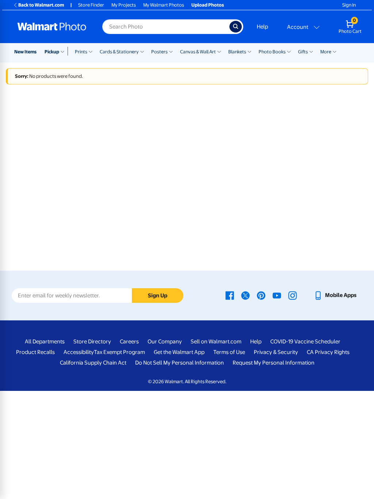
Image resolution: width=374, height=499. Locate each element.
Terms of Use (229, 352)
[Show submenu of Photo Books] (289, 51)
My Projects (123, 5)
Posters (159, 51)
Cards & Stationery (119, 51)
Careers (129, 341)
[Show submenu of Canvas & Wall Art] (219, 51)
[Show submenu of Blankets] (249, 51)
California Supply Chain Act (93, 362)
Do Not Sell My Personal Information (179, 362)
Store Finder (91, 5)
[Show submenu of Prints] (90, 51)
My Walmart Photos (163, 5)
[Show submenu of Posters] (171, 51)
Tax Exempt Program (119, 352)
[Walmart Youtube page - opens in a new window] (276, 295)
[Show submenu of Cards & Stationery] (142, 51)
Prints (81, 51)
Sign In (349, 5)
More (325, 51)
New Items (25, 51)
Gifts (303, 51)
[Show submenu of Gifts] (311, 51)
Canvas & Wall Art (198, 51)
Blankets (237, 51)
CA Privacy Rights (328, 352)
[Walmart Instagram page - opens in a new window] (292, 295)
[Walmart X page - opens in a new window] (245, 295)
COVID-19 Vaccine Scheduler (305, 341)
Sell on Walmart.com (216, 341)
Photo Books (272, 51)
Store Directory (92, 341)
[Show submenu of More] (334, 51)
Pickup (52, 51)
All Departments (45, 341)
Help (262, 26)
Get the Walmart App (179, 352)
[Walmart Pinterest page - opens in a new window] (261, 295)
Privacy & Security (276, 352)
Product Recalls (35, 352)
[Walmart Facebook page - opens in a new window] (229, 295)
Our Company (165, 341)
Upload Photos (207, 5)
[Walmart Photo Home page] (52, 26)
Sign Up (157, 295)
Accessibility (79, 352)
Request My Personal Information (273, 362)
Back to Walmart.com (41, 5)
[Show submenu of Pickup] (64, 51)
